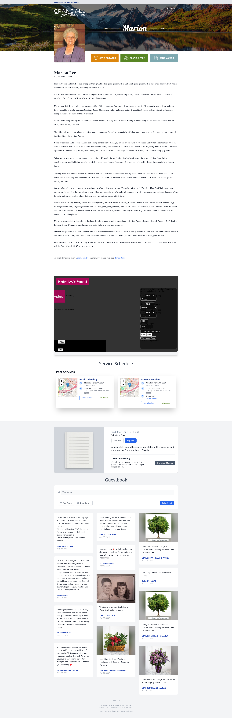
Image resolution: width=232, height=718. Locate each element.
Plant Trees (104, 398)
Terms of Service (122, 707)
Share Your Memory (165, 463)
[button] (67, 385)
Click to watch (151, 398)
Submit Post (167, 503)
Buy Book (130, 440)
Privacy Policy (109, 707)
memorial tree (83, 257)
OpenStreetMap (118, 711)
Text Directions (87, 398)
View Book (117, 440)
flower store (120, 257)
